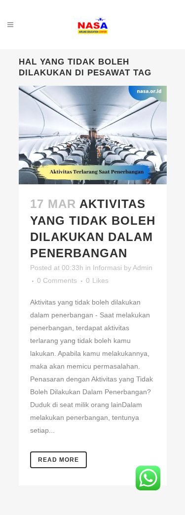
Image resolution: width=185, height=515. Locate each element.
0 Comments (57, 280)
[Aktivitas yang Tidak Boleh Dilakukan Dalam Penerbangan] (93, 135)
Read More (58, 459)
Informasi (107, 268)
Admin (142, 268)
